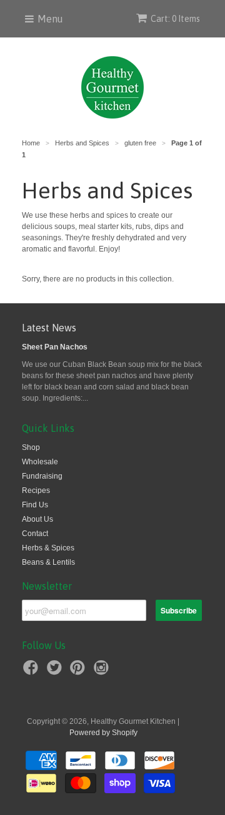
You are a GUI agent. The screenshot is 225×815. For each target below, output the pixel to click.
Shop (31, 447)
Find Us (35, 504)
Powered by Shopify (103, 732)
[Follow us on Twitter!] (56, 671)
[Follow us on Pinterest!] (79, 671)
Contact (35, 533)
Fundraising (42, 476)
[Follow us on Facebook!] (32, 671)
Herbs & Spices (48, 548)
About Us (37, 519)
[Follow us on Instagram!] (103, 671)
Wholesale (40, 461)
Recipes (36, 490)
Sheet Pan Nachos (55, 347)
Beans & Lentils (48, 562)
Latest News (49, 327)
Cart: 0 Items (175, 19)
